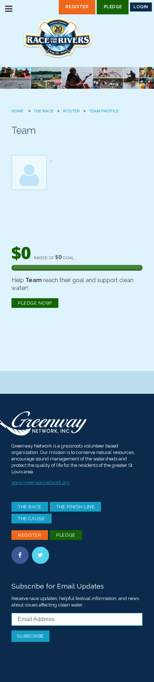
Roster (71, 110)
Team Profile (104, 110)
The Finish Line (75, 506)
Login (141, 6)
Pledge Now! (35, 303)
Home (17, 110)
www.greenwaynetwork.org (40, 482)
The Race (44, 110)
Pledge (113, 6)
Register (77, 6)
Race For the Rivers (77, 37)
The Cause (31, 518)
